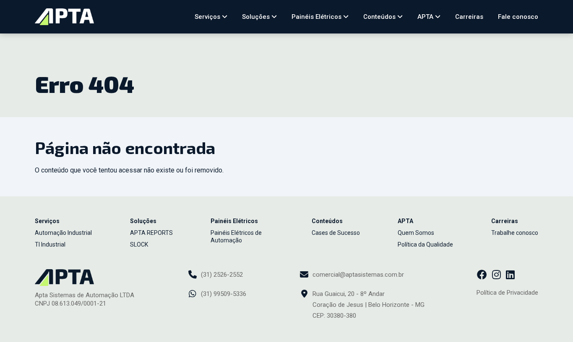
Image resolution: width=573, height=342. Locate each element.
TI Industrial (50, 244)
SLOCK (139, 244)
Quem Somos (416, 232)
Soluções (256, 17)
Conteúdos (380, 17)
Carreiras (469, 17)
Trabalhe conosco (514, 232)
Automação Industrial (63, 232)
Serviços (208, 17)
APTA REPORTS (151, 232)
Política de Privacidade (507, 292)
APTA (426, 17)
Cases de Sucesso (336, 232)
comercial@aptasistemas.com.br (358, 274)
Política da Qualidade (425, 244)
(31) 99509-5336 (223, 294)
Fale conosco (518, 17)
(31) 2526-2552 (222, 274)
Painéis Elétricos (317, 17)
